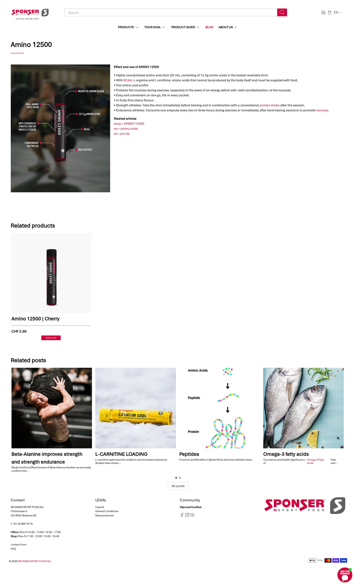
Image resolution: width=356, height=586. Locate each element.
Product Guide (183, 27)
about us (226, 27)
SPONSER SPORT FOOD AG (34, 561)
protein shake (269, 105)
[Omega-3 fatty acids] (246, 408)
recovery (322, 110)
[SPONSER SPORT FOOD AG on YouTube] (192, 516)
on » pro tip (122, 134)
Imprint (99, 507)
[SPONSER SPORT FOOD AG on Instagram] (187, 516)
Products (126, 27)
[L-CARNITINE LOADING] (78, 408)
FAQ (13, 548)
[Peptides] (162, 408)
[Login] (323, 12)
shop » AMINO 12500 (129, 124)
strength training (322, 459)
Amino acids (304, 454)
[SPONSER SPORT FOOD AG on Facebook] (182, 516)
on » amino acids (126, 129)
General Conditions (106, 511)
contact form (18, 544)
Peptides (132, 454)
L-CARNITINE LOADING (64, 454)
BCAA (127, 80)
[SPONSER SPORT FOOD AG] (30, 12)
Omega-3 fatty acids (228, 454)
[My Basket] (329, 12)
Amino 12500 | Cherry (35, 319)
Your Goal (152, 27)
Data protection (104, 515)
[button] (339, 12)
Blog (209, 27)
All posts (178, 486)
